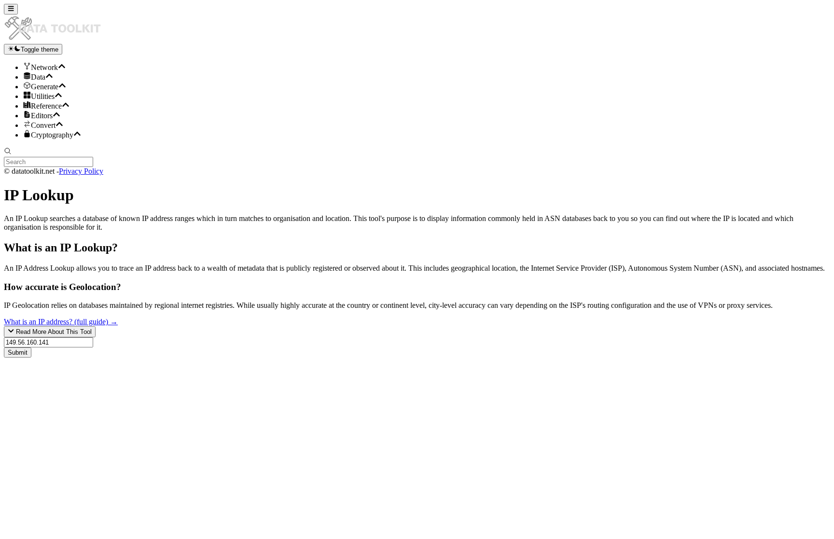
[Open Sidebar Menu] (11, 9)
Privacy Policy (81, 171)
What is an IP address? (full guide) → (61, 322)
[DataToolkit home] (57, 39)
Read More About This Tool (53, 332)
